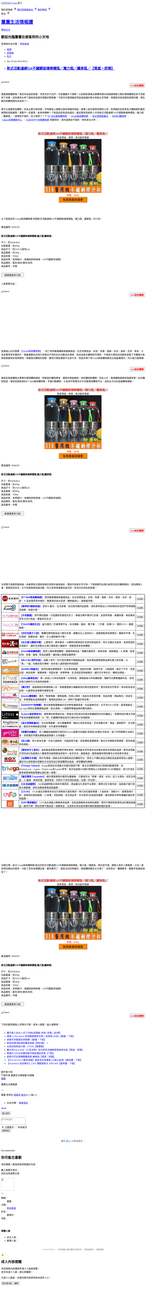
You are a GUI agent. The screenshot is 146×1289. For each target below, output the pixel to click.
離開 (16, 1283)
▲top (3, 1108)
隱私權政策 (89, 1249)
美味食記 (23, 1103)
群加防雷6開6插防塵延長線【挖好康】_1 (27, 1043)
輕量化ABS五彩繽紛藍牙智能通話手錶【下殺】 (31, 1053)
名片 (9, 56)
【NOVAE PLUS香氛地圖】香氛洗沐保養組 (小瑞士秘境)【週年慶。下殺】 (44, 1060)
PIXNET (51, 1249)
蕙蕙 (3, 1079)
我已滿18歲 (7, 1283)
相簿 (9, 49)
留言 (23, 1095)
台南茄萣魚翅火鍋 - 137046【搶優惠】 (26, 1046)
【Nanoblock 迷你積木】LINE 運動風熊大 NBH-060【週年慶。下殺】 (41, 1063)
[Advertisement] (73, 321)
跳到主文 (5, 30)
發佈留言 (6, 1131)
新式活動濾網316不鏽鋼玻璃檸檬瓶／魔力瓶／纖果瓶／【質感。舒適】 (61, 68)
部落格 (10, 53)
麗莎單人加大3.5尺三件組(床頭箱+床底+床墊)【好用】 (34, 1033)
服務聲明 (100, 1249)
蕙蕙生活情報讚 (17, 22)
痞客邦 (17, 1095)
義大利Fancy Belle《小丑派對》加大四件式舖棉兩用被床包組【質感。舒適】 (45, 1050)
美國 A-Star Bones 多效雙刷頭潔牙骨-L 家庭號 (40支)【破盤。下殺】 (41, 1036)
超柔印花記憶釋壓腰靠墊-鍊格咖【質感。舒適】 (31, 1056)
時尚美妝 (24, 44)
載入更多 (6, 1113)
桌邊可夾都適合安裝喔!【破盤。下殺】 (26, 1039)
